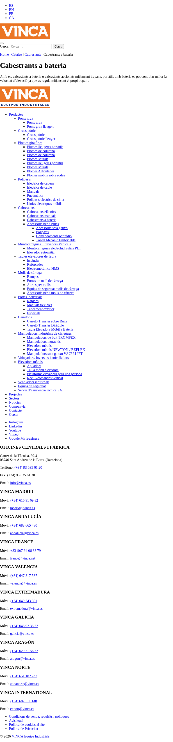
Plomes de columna (41, 151)
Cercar (13, 414)
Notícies (15, 402)
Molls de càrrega (30, 272)
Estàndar (33, 260)
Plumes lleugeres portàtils (45, 147)
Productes (16, 114)
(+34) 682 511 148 (23, 701)
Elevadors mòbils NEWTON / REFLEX (56, 350)
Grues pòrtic (27, 130)
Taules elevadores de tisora (37, 256)
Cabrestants (33, 54)
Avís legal (16, 720)
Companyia (17, 406)
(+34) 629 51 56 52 (24, 651)
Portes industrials (30, 297)
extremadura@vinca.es (26, 608)
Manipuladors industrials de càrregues (45, 333)
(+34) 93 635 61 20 (28, 467)
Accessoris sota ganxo (52, 228)
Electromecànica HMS (43, 268)
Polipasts (24, 179)
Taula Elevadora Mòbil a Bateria (50, 329)
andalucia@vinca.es (24, 533)
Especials (33, 313)
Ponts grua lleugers (40, 126)
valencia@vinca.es (23, 583)
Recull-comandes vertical (45, 378)
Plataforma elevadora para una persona (54, 374)
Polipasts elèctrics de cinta (45, 199)
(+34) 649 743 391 (23, 601)
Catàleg (16, 54)
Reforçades (35, 264)
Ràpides (33, 301)
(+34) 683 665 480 (23, 525)
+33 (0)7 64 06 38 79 (25, 551)
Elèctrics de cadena (40, 183)
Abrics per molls (38, 285)
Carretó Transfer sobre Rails (47, 321)
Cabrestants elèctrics (41, 212)
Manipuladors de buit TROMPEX (51, 337)
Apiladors (34, 366)
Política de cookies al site (27, 724)
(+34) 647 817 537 (23, 576)
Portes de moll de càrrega (45, 281)
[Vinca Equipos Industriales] (25, 38)
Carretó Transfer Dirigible (45, 325)
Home (4, 54)
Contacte (15, 410)
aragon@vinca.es (22, 658)
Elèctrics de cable (39, 187)
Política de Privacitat (23, 729)
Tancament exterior (40, 309)
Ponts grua (25, 118)
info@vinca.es (20, 483)
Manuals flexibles (39, 305)
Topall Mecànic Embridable (55, 240)
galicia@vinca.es (22, 633)
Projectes (15, 394)
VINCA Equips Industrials (31, 736)
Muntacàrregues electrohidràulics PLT (54, 248)
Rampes (33, 277)
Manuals (33, 191)
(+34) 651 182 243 (23, 676)
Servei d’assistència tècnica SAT (41, 390)
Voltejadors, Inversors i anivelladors (43, 358)
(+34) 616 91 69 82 (24, 500)
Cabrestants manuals (41, 216)
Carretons (25, 317)
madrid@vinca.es (22, 508)
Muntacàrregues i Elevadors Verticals (44, 244)
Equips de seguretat (32, 386)
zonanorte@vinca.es (24, 684)
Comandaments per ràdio (54, 236)
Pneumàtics (35, 195)
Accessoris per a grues (43, 224)
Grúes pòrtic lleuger (41, 139)
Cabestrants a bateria (41, 220)
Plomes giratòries (30, 143)
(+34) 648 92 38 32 (24, 626)
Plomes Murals (37, 159)
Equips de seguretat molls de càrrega (53, 289)
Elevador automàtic (41, 252)
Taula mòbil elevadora (43, 370)
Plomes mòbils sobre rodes (46, 175)
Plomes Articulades (40, 171)
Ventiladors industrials (33, 382)
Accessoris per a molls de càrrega (50, 293)
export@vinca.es (22, 709)
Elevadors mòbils (39, 345)
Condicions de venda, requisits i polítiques (39, 716)
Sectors (14, 398)
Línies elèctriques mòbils (44, 203)
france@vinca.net (22, 558)
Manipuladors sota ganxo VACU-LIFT (55, 354)
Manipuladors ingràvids (44, 341)
